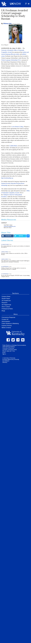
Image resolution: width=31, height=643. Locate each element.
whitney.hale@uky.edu (10, 226)
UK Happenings (6, 305)
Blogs (3, 311)
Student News (6, 298)
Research (4, 302)
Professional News (7, 309)
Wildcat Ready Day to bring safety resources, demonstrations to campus (13, 268)
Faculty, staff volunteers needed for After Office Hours (14, 254)
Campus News (6, 296)
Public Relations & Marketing (10, 323)
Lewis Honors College (17, 126)
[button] (28, 4)
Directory (4, 362)
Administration (6, 321)
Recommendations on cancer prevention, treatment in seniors (15, 246)
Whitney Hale (7, 23)
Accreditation (5, 361)
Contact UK (5, 319)
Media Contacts (6, 327)
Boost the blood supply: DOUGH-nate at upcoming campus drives (15, 276)
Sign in (4, 354)
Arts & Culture (6, 307)
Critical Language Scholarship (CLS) (11, 60)
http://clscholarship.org (7, 178)
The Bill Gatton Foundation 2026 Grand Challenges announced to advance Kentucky (15, 261)
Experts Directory (7, 325)
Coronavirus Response (8, 317)
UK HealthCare (6, 300)
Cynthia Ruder (13, 145)
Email (3, 352)
